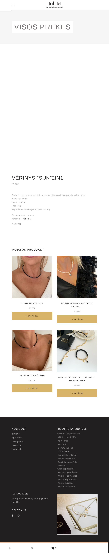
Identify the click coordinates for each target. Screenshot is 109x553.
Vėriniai (27, 219)
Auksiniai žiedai (65, 483)
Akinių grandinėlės (67, 437)
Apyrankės (63, 440)
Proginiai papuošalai (67, 462)
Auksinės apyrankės (67, 475)
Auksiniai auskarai (66, 486)
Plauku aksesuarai (66, 458)
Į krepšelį (32, 316)
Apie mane (17, 437)
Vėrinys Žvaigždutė (32, 375)
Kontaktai (16, 449)
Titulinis (16, 433)
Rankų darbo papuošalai (68, 433)
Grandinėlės (64, 451)
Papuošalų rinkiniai (67, 455)
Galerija (17, 445)
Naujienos (18, 441)
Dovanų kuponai (66, 447)
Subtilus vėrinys (32, 303)
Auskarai (62, 444)
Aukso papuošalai (65, 468)
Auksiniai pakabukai (67, 479)
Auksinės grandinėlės (68, 472)
